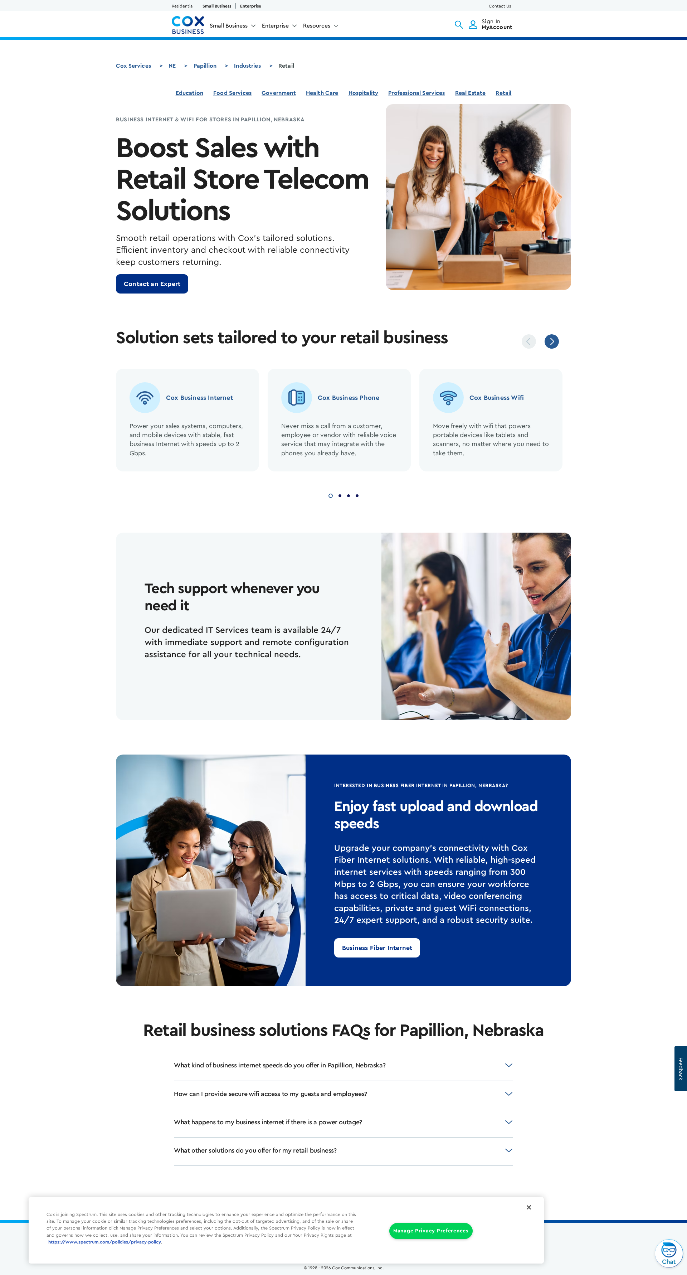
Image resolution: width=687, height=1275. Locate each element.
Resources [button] (316, 26)
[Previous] (529, 341)
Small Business (217, 6)
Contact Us (500, 6)
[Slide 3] (348, 494)
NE (172, 66)
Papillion (205, 66)
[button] (459, 24)
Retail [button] (503, 93)
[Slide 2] (339, 494)
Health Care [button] (322, 93)
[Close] (529, 1207)
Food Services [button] (232, 93)
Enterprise (250, 6)
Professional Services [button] (416, 93)
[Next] (552, 341)
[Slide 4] (357, 494)
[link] (152, 284)
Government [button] (279, 93)
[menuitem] (233, 27)
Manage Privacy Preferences (431, 1231)
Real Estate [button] (470, 93)
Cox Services (133, 66)
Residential (183, 6)
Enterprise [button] (275, 26)
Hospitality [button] (364, 93)
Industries (247, 66)
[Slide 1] (330, 494)
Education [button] (189, 93)
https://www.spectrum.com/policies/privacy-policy (104, 1242)
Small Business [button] (229, 26)
